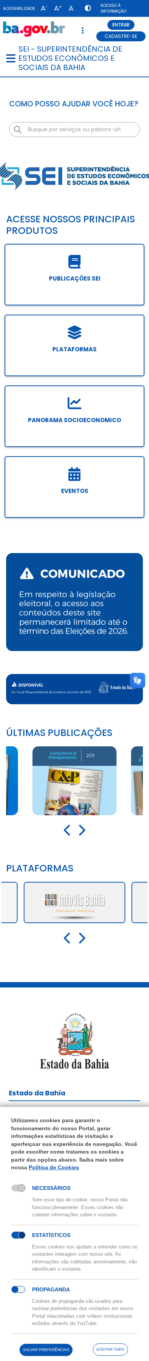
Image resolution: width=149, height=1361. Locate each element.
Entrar (121, 24)
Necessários (51, 1188)
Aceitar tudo (110, 1349)
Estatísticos (51, 1235)
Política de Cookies (54, 1167)
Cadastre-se (121, 36)
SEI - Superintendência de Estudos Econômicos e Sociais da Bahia (70, 58)
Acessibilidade (19, 8)
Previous (17, 689)
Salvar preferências (46, 1350)
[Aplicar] (17, 130)
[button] (42, 8)
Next (132, 689)
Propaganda (51, 1289)
